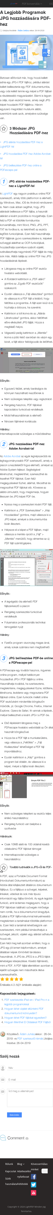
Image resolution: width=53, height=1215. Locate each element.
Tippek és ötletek (21, 1180)
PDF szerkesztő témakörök (26, 1175)
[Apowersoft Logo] (13, 3)
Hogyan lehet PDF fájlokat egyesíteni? (25, 1017)
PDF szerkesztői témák (30, 1038)
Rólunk (9, 1164)
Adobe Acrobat (12, 456)
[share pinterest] (33, 1192)
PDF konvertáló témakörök (26, 1171)
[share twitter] (33, 1184)
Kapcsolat (10, 1171)
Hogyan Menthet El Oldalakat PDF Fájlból (27, 1022)
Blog (19, 1164)
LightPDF (7, 193)
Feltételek (22, 1184)
